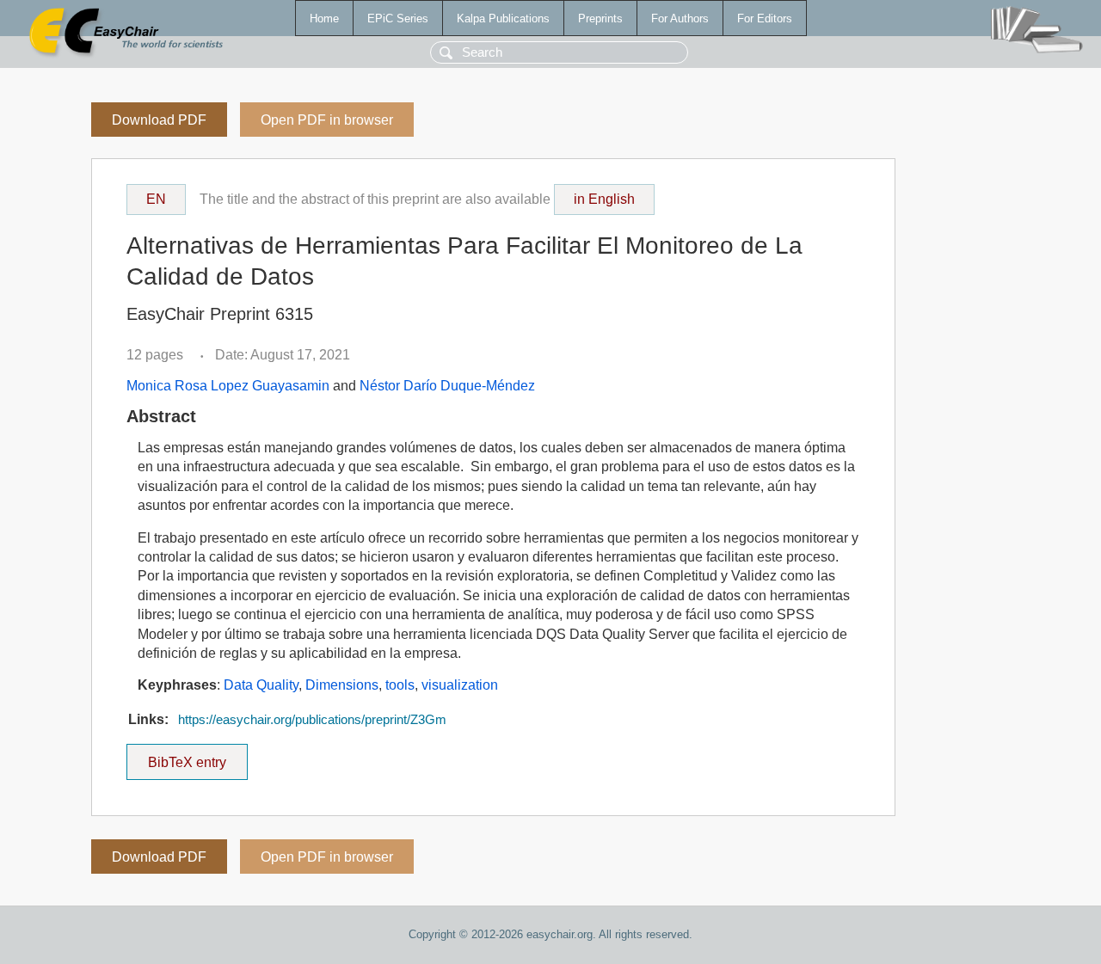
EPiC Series (397, 18)
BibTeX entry (198, 757)
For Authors (680, 18)
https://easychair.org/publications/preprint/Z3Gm (312, 720)
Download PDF (159, 120)
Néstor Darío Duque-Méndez (447, 385)
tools (400, 685)
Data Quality (261, 685)
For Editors (764, 18)
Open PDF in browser (327, 120)
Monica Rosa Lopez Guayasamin (227, 385)
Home (324, 18)
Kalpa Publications (503, 18)
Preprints (600, 18)
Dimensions (341, 685)
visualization (459, 685)
